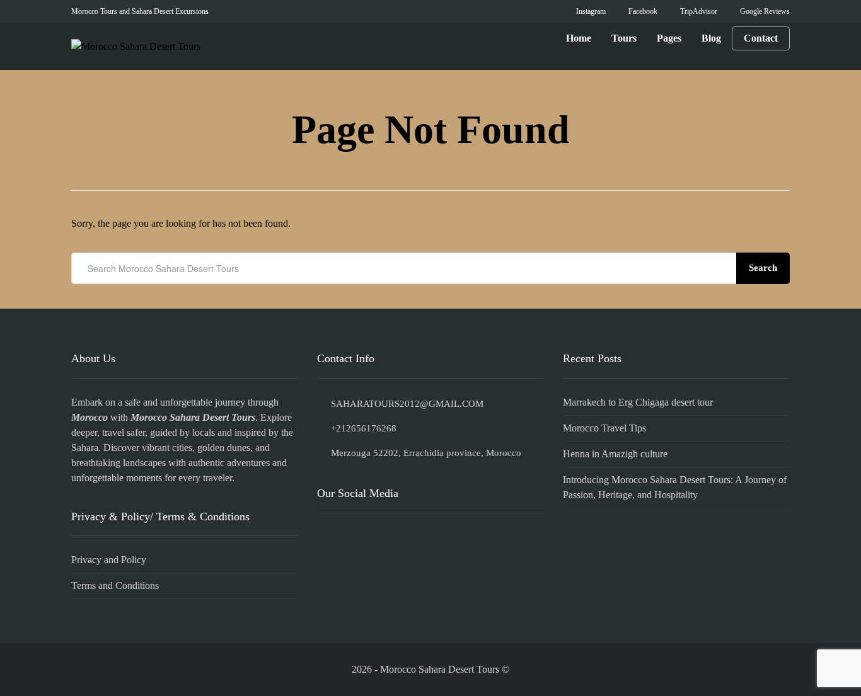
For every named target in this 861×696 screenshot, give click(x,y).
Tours (624, 38)
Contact (761, 38)
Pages (669, 38)
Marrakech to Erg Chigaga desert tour (638, 402)
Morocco (89, 417)
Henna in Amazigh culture (615, 453)
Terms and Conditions (115, 585)
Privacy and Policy (108, 559)
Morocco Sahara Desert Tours (192, 417)
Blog (711, 38)
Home (578, 38)
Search (763, 268)
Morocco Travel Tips (604, 428)
